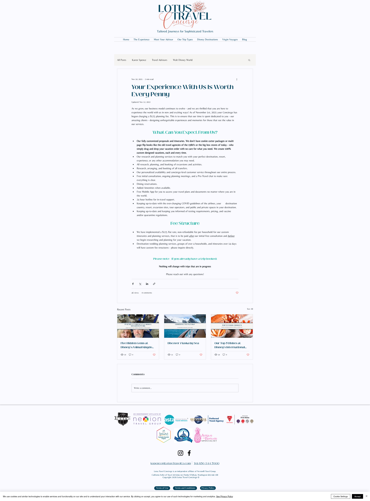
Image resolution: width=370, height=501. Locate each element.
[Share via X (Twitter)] (140, 283)
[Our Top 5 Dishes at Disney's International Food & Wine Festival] (232, 326)
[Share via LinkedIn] (147, 283)
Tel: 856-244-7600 (206, 463)
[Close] (366, 496)
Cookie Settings (340, 496)
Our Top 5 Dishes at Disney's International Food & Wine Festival (229, 345)
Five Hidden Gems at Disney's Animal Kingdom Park (138, 345)
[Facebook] (189, 453)
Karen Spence (139, 59)
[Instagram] (180, 453)
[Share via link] (154, 283)
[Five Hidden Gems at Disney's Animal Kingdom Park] (138, 326)
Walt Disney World (183, 59)
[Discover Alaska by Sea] (185, 326)
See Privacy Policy (224, 496)
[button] (249, 60)
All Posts (121, 59)
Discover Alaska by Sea (183, 343)
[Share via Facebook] (133, 283)
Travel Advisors (159, 59)
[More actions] (236, 79)
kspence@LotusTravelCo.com (171, 463)
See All (250, 309)
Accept (357, 496)
